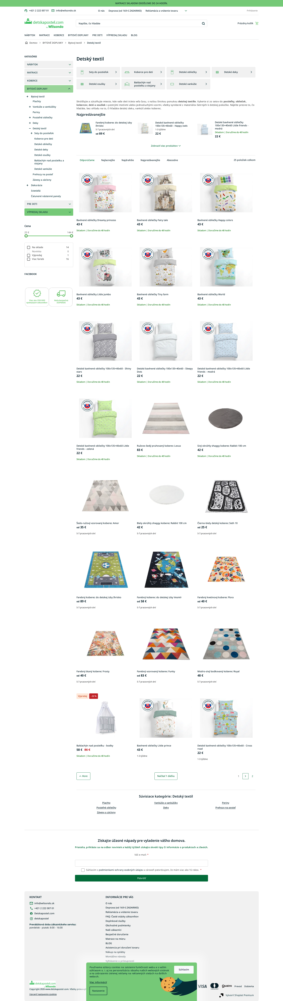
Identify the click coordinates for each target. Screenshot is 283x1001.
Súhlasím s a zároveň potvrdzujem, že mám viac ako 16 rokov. (143, 869)
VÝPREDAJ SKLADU (37, 212)
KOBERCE (32, 80)
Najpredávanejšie (150, 160)
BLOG (109, 943)
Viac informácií (98, 982)
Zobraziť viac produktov (164, 145)
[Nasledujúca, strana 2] (245, 776)
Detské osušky (42, 155)
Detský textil (39, 128)
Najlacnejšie (108, 160)
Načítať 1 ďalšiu (166, 776)
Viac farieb (50, 258)
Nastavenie (98, 990)
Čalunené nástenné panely (46, 196)
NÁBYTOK (32, 64)
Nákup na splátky (115, 952)
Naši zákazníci (113, 929)
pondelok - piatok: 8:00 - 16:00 (52, 926)
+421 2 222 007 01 (44, 908)
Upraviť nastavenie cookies (43, 994)
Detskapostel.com (44, 913)
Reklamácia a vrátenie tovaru (162, 10)
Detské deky (41, 149)
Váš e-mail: (141, 854)
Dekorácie (36, 185)
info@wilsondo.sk (44, 903)
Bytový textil (38, 96)
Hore (85, 776)
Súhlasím (184, 969)
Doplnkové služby (115, 920)
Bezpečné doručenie (117, 934)
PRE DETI (32, 203)
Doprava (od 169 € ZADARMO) (125, 10)
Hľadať (203, 23)
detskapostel (41, 918)
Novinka (50, 251)
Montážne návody (116, 956)
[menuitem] (29, 35)
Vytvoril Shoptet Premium (240, 995)
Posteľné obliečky (42, 117)
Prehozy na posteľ (43, 174)
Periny (36, 112)
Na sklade (50, 247)
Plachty (37, 101)
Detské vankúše (43, 168)
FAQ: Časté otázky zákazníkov (122, 916)
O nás (101, 10)
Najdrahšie (128, 160)
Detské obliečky (43, 144)
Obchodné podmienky (118, 925)
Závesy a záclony (42, 179)
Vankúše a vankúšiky (44, 106)
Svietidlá (35, 190)
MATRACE (32, 72)
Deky (35, 122)
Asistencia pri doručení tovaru (122, 947)
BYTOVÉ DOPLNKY (37, 88)
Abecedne (172, 160)
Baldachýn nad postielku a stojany (49, 162)
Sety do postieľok (44, 133)
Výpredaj (50, 255)
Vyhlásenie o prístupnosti (120, 960)
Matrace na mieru (115, 938)
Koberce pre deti (43, 138)
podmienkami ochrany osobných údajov (121, 869)
